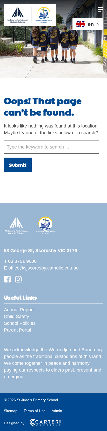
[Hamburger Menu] (100, 9)
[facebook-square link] (7, 279)
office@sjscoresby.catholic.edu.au (43, 268)
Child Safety (16, 316)
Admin (57, 411)
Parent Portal (17, 330)
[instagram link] (18, 279)
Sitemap (10, 411)
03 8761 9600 (22, 261)
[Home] (30, 233)
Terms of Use (34, 411)
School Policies (20, 323)
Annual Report (19, 309)
